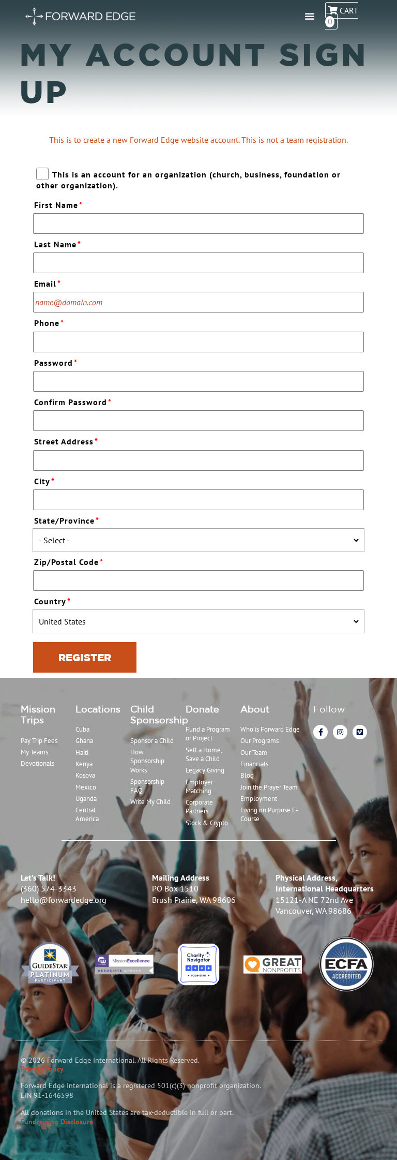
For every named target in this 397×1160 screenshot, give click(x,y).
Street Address (66, 441)
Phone (49, 323)
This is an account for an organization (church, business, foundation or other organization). (188, 179)
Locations (97, 709)
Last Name (57, 244)
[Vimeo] (360, 732)
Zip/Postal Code (68, 562)
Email (47, 283)
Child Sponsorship (159, 714)
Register (84, 657)
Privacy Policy (42, 1069)
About (254, 709)
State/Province (66, 520)
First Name (58, 205)
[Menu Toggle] (309, 16)
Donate (202, 709)
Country (52, 601)
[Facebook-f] (320, 732)
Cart (343, 15)
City (44, 481)
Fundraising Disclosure (57, 1121)
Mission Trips (38, 714)
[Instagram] (340, 732)
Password (56, 363)
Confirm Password (73, 402)
